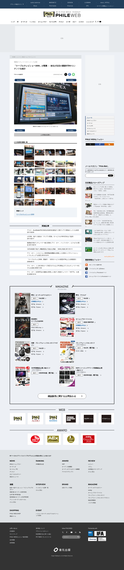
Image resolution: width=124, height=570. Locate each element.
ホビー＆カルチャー (92, 131)
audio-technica (35, 2)
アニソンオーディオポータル (18, 499)
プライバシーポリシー (42, 531)
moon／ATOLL (105, 2)
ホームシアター (42, 21)
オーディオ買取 (105, 6)
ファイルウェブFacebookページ (97, 272)
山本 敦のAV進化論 (15, 494)
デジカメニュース (91, 128)
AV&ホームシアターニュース (29, 57)
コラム (90, 467)
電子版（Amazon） (36, 304)
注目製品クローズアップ (94, 182)
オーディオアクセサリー (95, 487)
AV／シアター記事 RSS (95, 265)
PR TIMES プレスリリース (43, 537)
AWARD (65, 461)
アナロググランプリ (67, 472)
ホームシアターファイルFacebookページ (100, 276)
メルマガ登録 (92, 503)
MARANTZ (52, 2)
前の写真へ (20, 80)
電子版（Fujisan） (36, 307)
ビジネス (81, 21)
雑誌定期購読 (92, 500)
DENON (70, 2)
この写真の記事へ (45, 135)
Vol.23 (41, 348)
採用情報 (12, 543)
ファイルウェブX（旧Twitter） (97, 268)
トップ (13, 21)
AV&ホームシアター (92, 120)
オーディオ (24, 21)
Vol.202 (41, 298)
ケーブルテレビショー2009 (25, 214)
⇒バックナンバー (109, 256)
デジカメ (61, 21)
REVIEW (91, 461)
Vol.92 (86, 298)
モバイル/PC (52, 21)
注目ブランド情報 (67, 487)
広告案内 (12, 531)
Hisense (70, 6)
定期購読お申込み (36, 301)
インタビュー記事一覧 (42, 487)
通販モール (13, 516)
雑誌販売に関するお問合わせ (62, 396)
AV (18, 21)
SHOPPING (14, 510)
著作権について (40, 528)
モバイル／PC (14, 469)
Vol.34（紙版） (80, 351)
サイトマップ (13, 534)
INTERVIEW (41, 484)
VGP (63, 464)
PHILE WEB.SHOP (15, 513)
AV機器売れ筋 (40, 464)
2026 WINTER (89, 322)
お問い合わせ (13, 528)
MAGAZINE (62, 286)
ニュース (18, 57)
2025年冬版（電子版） (47, 373)
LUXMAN (88, 2)
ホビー (74, 21)
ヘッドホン (33, 21)
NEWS (12, 461)
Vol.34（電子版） (90, 348)
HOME (13, 57)
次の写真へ (71, 80)
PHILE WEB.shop (36, 327)
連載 (11, 484)
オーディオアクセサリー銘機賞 (71, 469)
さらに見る (91, 472)
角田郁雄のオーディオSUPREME (19, 497)
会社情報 (12, 540)
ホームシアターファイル (95, 493)
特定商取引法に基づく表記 (43, 534)
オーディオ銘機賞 (67, 467)
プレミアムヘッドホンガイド (96, 495)
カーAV (68, 21)
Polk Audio (52, 6)
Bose (35, 6)
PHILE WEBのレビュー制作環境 (19, 537)
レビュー (90, 464)
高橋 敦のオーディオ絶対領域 (18, 492)
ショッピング (90, 21)
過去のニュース (90, 133)
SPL (87, 6)
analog (90, 490)
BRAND (65, 484)
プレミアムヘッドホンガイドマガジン (99, 498)
